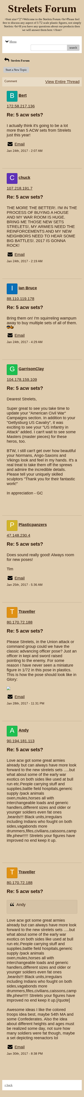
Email (20, 144)
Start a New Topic (16, 69)
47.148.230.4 (18, 535)
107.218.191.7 (19, 188)
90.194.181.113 (20, 741)
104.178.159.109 (22, 379)
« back (8, 1085)
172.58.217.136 (21, 106)
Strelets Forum (20, 60)
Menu (13, 41)
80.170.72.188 (19, 622)
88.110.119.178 (20, 298)
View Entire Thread (62, 81)
